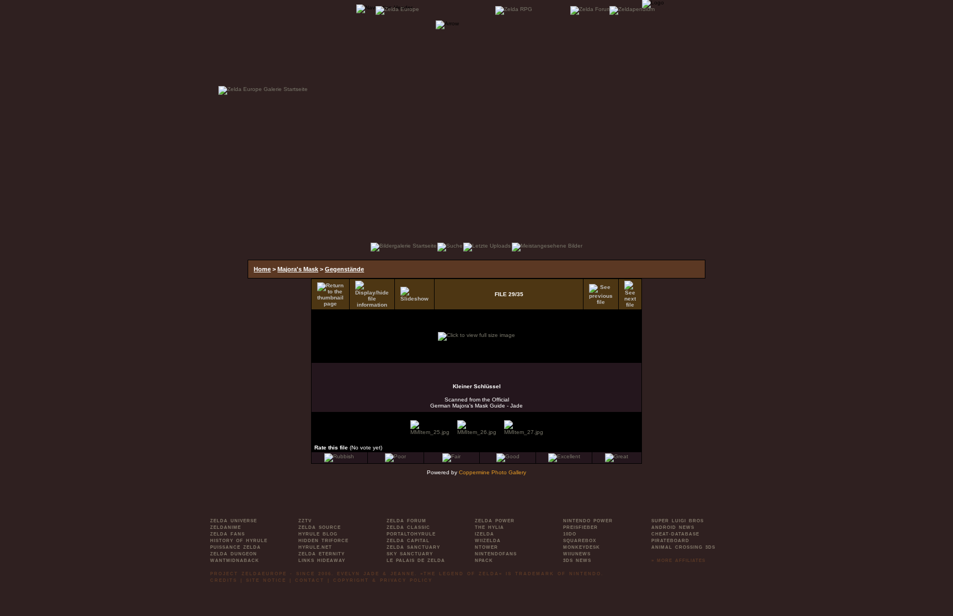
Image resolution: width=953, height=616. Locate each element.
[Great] (616, 456)
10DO (569, 534)
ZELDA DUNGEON (233, 553)
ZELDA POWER (495, 520)
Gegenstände (344, 269)
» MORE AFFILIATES (678, 560)
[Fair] (451, 456)
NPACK (484, 560)
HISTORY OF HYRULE (238, 540)
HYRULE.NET (315, 547)
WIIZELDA (488, 540)
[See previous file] (600, 294)
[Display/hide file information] (372, 294)
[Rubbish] (339, 456)
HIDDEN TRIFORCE (323, 540)
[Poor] (395, 456)
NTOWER (486, 547)
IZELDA (484, 534)
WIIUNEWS (577, 553)
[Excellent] (564, 456)
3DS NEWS (577, 560)
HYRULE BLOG (318, 534)
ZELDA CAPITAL (408, 540)
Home (262, 269)
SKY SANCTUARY (410, 553)
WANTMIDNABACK (234, 560)
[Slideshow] (414, 294)
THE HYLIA (489, 527)
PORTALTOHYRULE (411, 534)
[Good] (508, 456)
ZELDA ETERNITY (321, 553)
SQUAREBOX (579, 540)
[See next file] (630, 294)
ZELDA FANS (227, 534)
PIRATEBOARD (670, 540)
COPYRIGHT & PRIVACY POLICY (382, 580)
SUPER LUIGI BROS (677, 520)
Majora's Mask (297, 269)
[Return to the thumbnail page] (330, 294)
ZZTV (305, 520)
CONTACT (309, 580)
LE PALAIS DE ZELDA (416, 560)
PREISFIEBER (580, 527)
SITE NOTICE (266, 580)
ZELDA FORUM (406, 520)
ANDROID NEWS (672, 527)
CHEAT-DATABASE (675, 534)
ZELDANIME (225, 527)
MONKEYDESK (581, 547)
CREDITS (223, 580)
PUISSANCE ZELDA (235, 547)
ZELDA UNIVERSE (233, 520)
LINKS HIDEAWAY (321, 560)
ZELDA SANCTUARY (413, 547)
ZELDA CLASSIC (408, 527)
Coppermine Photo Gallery (492, 472)
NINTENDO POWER (588, 520)
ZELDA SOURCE (319, 527)
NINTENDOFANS (496, 553)
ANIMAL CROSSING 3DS (683, 547)
